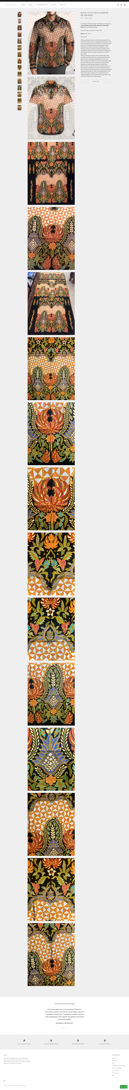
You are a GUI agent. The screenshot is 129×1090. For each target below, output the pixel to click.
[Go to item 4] (19, 34)
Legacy (31, 4)
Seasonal (54, 4)
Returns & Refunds (116, 1068)
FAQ (113, 1063)
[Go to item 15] (19, 107)
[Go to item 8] (19, 61)
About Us (63, 4)
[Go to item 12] (19, 87)
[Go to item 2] (19, 21)
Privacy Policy (115, 1070)
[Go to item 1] (19, 14)
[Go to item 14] (19, 101)
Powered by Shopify (20, 1085)
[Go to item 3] (19, 27)
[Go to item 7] (19, 54)
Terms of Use (115, 1073)
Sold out (96, 81)
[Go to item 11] (19, 81)
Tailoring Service (42, 4)
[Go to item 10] (19, 74)
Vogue (24, 4)
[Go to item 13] (19, 94)
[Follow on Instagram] (4, 1080)
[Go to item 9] (19, 67)
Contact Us (114, 1060)
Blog (113, 1075)
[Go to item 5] (19, 41)
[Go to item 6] (19, 47)
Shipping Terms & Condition (118, 1065)
